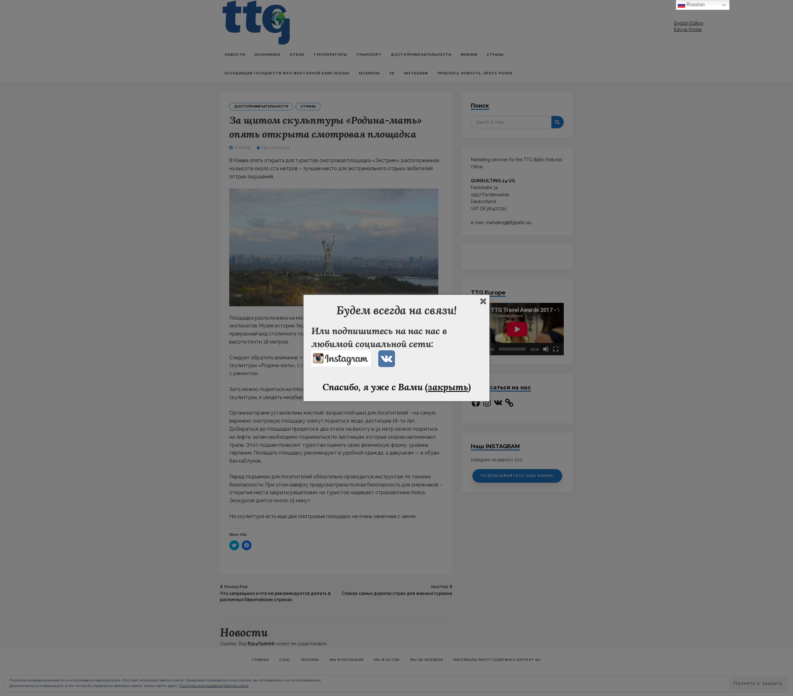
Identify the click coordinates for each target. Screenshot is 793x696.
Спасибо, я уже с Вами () (396, 387)
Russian (695, 4)
